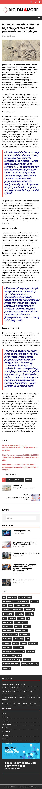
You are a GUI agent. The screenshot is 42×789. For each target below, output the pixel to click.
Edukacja (5, 721)
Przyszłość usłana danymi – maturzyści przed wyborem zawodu (21, 698)
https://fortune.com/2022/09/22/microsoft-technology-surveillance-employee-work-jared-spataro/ (20, 467)
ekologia (29, 614)
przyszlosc (18, 647)
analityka (12, 597)
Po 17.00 (5, 735)
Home (4, 714)
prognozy (33, 643)
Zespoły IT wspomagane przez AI (26, 553)
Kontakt (5, 739)
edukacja (19, 614)
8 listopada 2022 (9, 36)
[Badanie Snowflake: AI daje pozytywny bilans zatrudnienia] (21, 751)
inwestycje (7, 626)
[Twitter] (36, 2)
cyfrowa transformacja (12, 610)
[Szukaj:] (21, 518)
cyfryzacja (29, 610)
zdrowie (6, 668)
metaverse (7, 639)
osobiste (6, 643)
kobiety (27, 626)
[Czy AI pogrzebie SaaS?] (6, 535)
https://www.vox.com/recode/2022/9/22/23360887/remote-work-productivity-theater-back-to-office (20, 457)
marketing (24, 635)
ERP (4, 618)
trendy (26, 660)
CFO (4, 606)
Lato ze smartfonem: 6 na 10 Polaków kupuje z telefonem (24, 543)
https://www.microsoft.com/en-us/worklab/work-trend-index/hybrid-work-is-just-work (20, 447)
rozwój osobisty (9, 651)
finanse (12, 618)
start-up (30, 651)
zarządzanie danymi (11, 664)
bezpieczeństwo (22, 601)
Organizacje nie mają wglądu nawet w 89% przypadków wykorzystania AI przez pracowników (24, 568)
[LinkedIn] (40, 2)
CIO (10, 606)
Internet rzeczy (21, 622)
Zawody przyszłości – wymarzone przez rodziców (19, 703)
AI (4, 597)
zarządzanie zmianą (30, 664)
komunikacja (8, 631)
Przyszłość (5, 717)
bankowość (7, 601)
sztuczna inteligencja (12, 660)
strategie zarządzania (12, 656)
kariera (18, 626)
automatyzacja (25, 597)
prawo (23, 643)
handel (21, 618)
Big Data (34, 601)
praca (28, 480)
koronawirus (21, 631)
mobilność (18, 480)
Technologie (6, 731)
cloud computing (22, 606)
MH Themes (34, 787)
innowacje (7, 622)
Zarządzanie (6, 724)
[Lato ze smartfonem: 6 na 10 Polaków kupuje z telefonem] (6, 546)
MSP (27, 639)
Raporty (5, 728)
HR (9, 480)
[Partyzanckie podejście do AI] (6, 584)
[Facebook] (31, 2)
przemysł (7, 647)
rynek (22, 651)
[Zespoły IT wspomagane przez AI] (6, 558)
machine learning (10, 635)
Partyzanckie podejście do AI (24, 580)
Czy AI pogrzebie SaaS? (22, 531)
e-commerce (8, 614)
